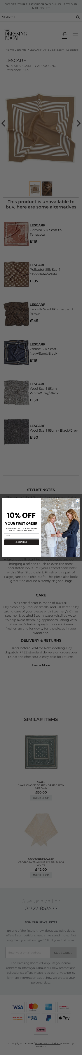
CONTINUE (22, 542)
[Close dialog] (77, 500)
